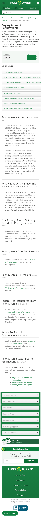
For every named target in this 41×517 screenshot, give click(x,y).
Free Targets (20, 480)
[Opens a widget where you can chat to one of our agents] (10, 513)
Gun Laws (20, 495)
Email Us (33, 8)
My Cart (37, 3)
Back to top (31, 187)
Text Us (20, 8)
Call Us (7, 8)
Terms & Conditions (20, 485)
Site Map (27, 502)
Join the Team (20, 475)
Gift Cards (17, 441)
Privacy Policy (20, 490)
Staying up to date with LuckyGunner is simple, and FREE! (20, 455)
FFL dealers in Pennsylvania (15, 288)
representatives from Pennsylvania (18, 312)
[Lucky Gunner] (20, 508)
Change (7, 54)
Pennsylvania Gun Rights (22, 382)
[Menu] (3, 3)
